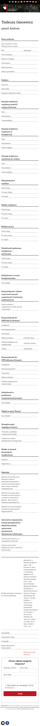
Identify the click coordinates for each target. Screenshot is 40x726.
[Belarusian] (10, 2)
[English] (13, 2)
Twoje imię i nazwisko (10, 668)
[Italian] (21, 2)
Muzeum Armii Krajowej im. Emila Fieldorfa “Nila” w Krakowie (23, 705)
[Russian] (30, 2)
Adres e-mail (23, 668)
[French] (16, 2)
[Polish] (27, 2)
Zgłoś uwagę (7, 674)
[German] (19, 2)
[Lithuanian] (24, 2)
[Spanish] (33, 2)
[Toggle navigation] (34, 8)
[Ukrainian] (36, 2)
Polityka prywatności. (11, 709)
